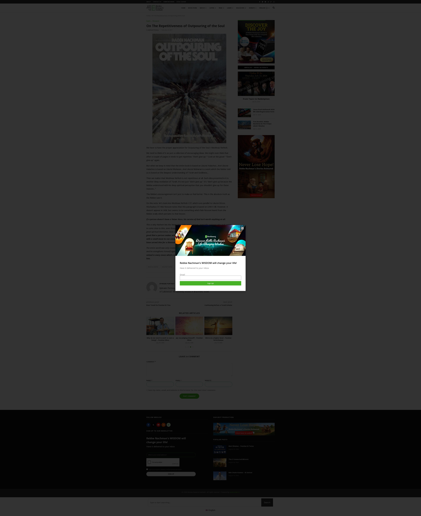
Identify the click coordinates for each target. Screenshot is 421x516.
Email (182, 275)
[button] (242, 228)
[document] (210, 258)
